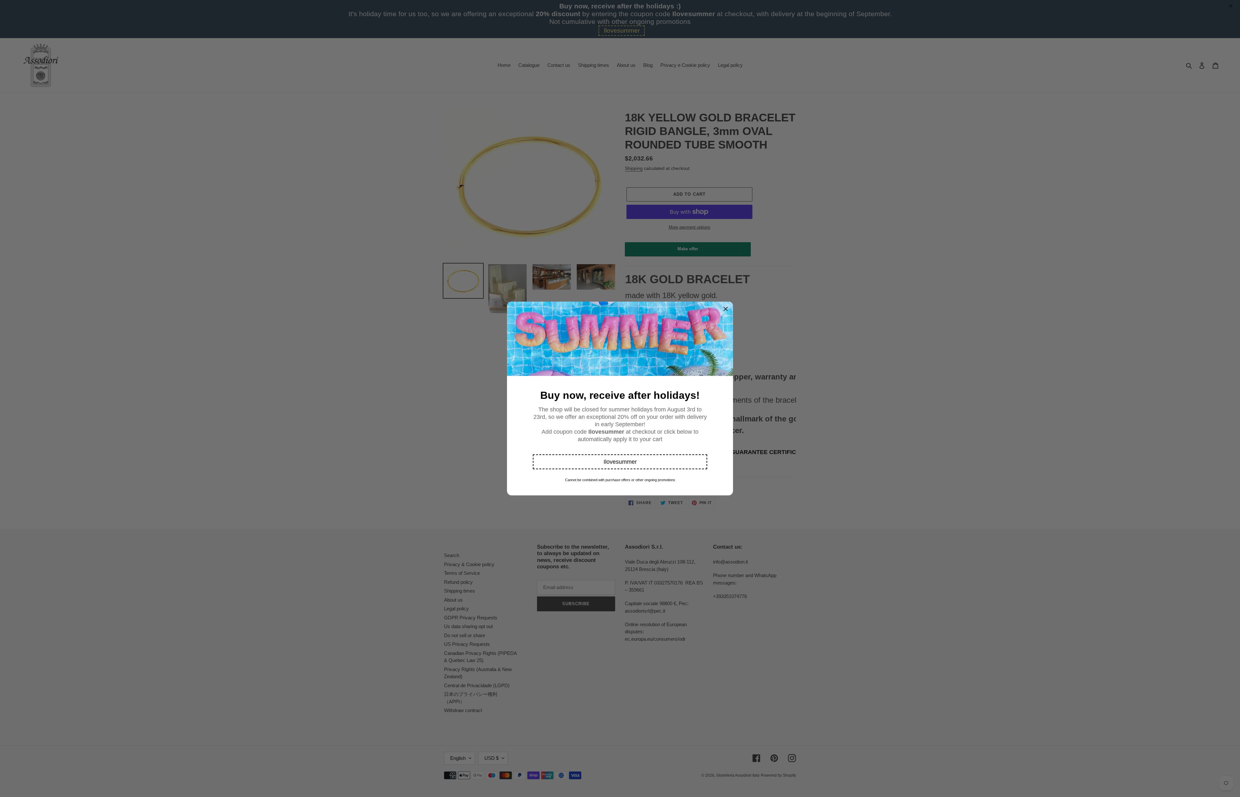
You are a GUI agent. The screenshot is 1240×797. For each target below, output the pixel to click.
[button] (620, 461)
